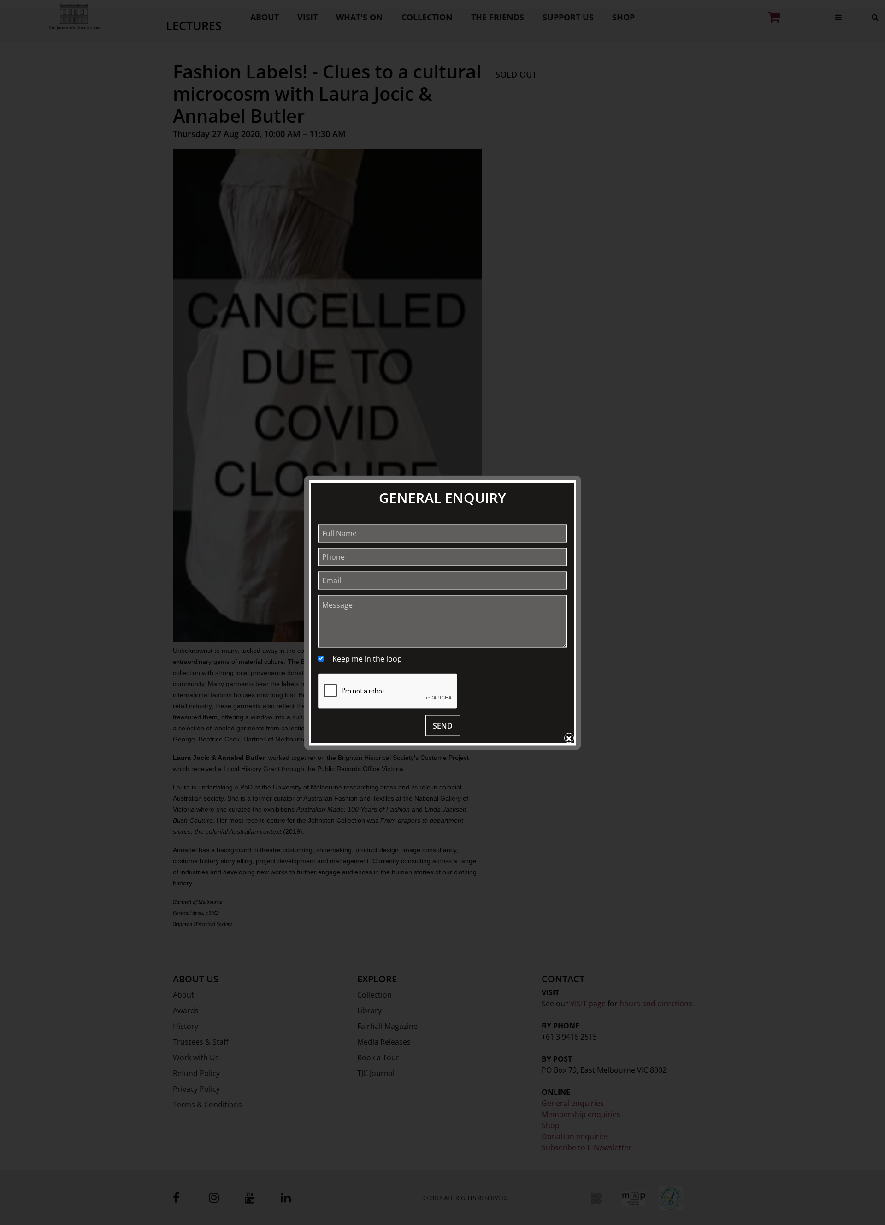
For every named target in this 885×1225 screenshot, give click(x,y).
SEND (443, 725)
